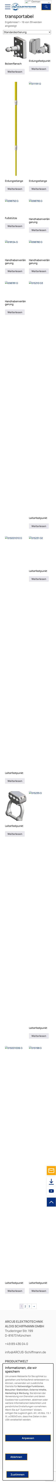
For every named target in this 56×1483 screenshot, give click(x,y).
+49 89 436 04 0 (16, 1344)
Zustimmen (17, 1474)
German (35, 1)
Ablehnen (16, 1457)
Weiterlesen (14, 71)
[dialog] (28, 1422)
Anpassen (28, 1438)
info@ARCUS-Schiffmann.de (25, 1352)
